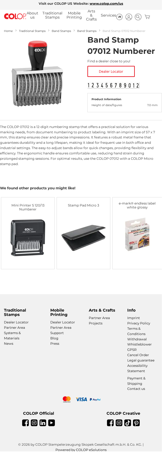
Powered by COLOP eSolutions (81, 450)
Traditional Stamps (52, 15)
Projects (95, 323)
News (8, 344)
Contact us (136, 389)
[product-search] (138, 17)
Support (57, 333)
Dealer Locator (16, 322)
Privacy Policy (138, 323)
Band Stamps (61, 31)
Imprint (133, 318)
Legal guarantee (141, 360)
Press (54, 344)
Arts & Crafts (91, 15)
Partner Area (14, 328)
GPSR (132, 350)
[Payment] (81, 399)
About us (32, 15)
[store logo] (15, 16)
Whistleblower (139, 344)
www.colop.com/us (106, 4)
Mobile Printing (74, 15)
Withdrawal (137, 339)
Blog (54, 338)
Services (108, 15)
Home (8, 31)
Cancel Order (138, 355)
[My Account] (128, 17)
